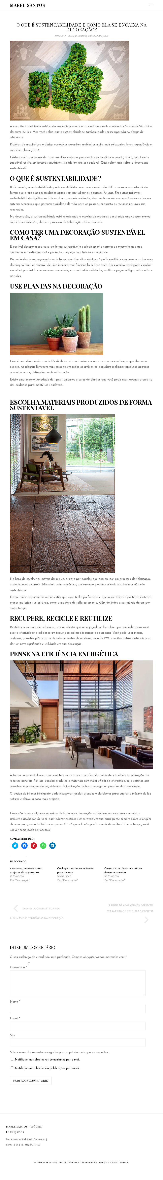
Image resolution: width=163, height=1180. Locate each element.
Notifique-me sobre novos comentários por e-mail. (47, 1059)
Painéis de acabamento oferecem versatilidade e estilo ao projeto (130, 908)
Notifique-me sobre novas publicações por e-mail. (47, 1068)
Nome (15, 1001)
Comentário (18, 967)
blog (71, 35)
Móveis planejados (98, 35)
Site (12, 1035)
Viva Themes (120, 1162)
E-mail (15, 1018)
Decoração (81, 35)
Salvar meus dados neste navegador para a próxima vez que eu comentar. (59, 1052)
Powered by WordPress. (82, 1162)
